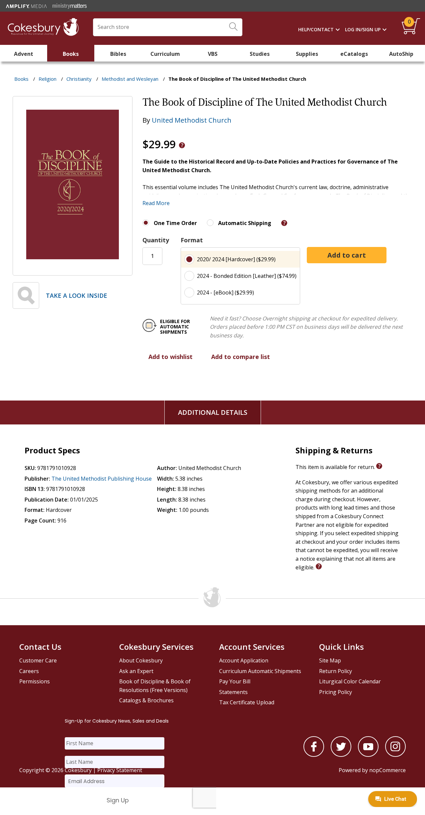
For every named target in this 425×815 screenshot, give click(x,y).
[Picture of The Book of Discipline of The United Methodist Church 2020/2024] (72, 270)
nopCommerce (387, 770)
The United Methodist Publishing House (101, 478)
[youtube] (368, 754)
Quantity (155, 240)
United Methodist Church (191, 120)
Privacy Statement (119, 770)
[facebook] (313, 754)
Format (192, 240)
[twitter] (341, 754)
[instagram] (395, 754)
